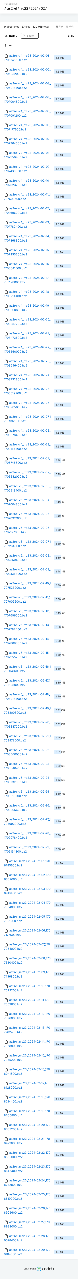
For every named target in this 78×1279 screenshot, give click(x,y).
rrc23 (23, 8)
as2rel (12, 8)
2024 (34, 8)
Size (71, 35)
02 (43, 8)
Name (13, 35)
